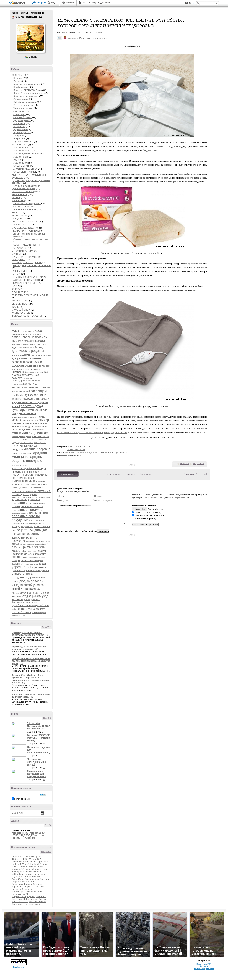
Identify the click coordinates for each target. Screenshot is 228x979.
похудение (20, 520)
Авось (85, 2)
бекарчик (16, 904)
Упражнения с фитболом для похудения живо (36, 774)
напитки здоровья (37, 449)
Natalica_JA (30, 861)
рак (14, 530)
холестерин (32, 602)
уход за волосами (32, 581)
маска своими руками (29, 428)
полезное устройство (87, 452)
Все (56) (47, 718)
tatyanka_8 (17, 876)
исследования (32, 372)
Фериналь (41, 901)
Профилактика (20, 87)
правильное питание (23, 523)
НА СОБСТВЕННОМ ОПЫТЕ (26, 280)
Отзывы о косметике (23, 206)
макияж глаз (29, 420)
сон (23, 557)
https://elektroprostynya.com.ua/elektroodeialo (96, 173)
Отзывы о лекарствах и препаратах (31, 239)
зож (48, 365)
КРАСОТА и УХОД (21, 144)
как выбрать (107, 452)
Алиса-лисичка (32, 879)
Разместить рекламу (204, 968)
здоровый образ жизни (27, 361)
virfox (25, 876)
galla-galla (36, 869)
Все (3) (48, 825)
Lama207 (36, 859)
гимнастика (17, 341)
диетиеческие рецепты (22, 344)
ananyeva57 (18, 869)
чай (34, 612)
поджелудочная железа (38, 497)
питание (44, 491)
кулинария (19, 410)
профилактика (27, 527)
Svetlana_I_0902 (24, 866)
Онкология (18, 111)
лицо (42, 416)
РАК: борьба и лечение (25, 102)
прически (39, 523)
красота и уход (31, 406)
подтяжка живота (19, 499)
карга (37, 904)
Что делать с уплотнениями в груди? (36, 762)
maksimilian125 (34, 871)
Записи (15, 13)
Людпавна (27, 889)
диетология (17, 355)
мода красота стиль (22, 442)
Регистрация (40, 2)
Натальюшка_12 (20, 894)
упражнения (21, 567)
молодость (40, 442)
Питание (17, 78)
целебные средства (35, 609)
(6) (44, 743)
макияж (17, 420)
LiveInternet (16, 3)
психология (42, 526)
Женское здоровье (22, 108)
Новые (203, 474)
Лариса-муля (39, 886)
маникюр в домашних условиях (30, 423)
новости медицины (35, 474)
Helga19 (36, 856)
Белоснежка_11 (27, 881)
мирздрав (39, 835)
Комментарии (37, 13)
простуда (16, 527)
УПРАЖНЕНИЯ (19, 194)
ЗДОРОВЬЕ (17, 75)
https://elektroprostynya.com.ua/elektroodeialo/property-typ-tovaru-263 (92, 432)
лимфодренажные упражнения (25, 417)
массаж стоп (17, 440)
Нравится (184, 463)
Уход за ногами (21, 163)
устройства (122, 452)
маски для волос (39, 429)
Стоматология (20, 99)
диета (40, 340)
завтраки (47, 355)
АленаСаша (18, 879)
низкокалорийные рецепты (27, 471)
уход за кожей (22, 585)
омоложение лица (24, 480)
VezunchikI (38, 866)
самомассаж (28, 544)
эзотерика (41, 613)
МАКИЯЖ (16, 254)
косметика (30, 383)
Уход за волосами (22, 150)
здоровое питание (26, 358)
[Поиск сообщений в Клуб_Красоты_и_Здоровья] (43, 794)
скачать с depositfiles (35, 554)
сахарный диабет (42, 544)
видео (37, 330)
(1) (23, 682)
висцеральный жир (22, 334)
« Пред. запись (114, 474)
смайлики (86, 505)
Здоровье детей (21, 120)
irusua (15, 871)
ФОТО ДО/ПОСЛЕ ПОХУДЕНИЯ (27, 316)
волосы (17, 337)
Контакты (204, 966)
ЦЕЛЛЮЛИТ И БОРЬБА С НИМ (27, 277)
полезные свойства (38, 513)
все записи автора (100, 38)
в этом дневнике (22, 799)
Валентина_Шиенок (22, 884)
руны (28, 541)
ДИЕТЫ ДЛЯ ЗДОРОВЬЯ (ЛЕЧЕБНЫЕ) (31, 265)
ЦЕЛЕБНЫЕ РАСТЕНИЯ (24, 209)
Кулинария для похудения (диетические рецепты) (26, 187)
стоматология (29, 560)
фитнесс (35, 599)
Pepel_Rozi (42, 861)
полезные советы (26, 516)
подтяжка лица (34, 500)
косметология (20, 391)
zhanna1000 (35, 876)
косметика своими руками (31, 387)
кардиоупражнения (21, 380)
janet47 (22, 871)
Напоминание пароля (102, 500)
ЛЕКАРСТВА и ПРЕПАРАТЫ (26, 231)
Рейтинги (70, 2)
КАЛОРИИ (17, 289)
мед (25, 439)
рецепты (22, 530)
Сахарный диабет (22, 117)
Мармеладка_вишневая (24, 891)
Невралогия (19, 138)
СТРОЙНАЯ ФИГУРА (22, 251)
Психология (19, 126)
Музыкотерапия (21, 132)
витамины (37, 334)
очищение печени (21, 491)
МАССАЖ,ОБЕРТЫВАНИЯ (25, 228)
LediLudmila (18, 861)
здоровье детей (36, 365)
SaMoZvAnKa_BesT (29, 864)
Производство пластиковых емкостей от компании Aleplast (28, 633)
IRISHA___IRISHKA (21, 859)
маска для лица (30, 426)
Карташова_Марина (22, 886)
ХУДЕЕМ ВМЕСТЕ (21, 271)
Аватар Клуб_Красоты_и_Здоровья (30, 38)
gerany (45, 869)
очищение (41, 483)
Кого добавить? (37, 833)
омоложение (26, 477)
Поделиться (198, 463)
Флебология (19, 114)
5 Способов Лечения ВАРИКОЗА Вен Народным (38, 726)
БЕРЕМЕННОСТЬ (21, 304)
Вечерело (38, 884)
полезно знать (23, 503)
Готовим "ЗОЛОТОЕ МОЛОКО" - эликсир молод (38, 738)
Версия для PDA (203, 964)
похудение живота (37, 520)
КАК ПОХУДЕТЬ (19, 215)
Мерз (39, 891)
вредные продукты (35, 336)
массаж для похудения (21, 437)
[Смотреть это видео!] (19, 727)
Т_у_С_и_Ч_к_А (20, 901)
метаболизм (33, 440)
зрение (16, 369)
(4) (44, 779)
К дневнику (130, 474)
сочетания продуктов (35, 557)
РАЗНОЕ (16, 197)
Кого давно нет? (20, 833)
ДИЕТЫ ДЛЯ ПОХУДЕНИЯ (25, 222)
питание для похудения (24, 494)
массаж (42, 433)
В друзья (33, 57)
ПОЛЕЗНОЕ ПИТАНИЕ (23, 172)
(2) (43, 732)
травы (42, 563)
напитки (17, 445)
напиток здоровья (21, 453)
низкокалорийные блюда (29, 468)
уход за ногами (31, 592)
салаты (34, 541)
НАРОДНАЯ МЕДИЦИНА (24, 169)
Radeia (15, 864)
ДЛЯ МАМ (17, 274)
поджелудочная (18, 497)
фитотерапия (19, 602)
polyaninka (27, 874)
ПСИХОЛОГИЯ (19, 248)
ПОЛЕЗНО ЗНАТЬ (21, 166)
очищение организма (27, 487)
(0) (47, 635)
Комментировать (68, 474)
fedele (27, 869)
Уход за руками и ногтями (26, 154)
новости (17, 474)
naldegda (16, 874)
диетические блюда (30, 347)
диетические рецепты (28, 351)
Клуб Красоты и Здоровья (13, 17)
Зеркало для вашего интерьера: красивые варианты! (29, 647)
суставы (16, 564)
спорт (16, 560)
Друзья (24, 13)
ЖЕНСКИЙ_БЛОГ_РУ (23, 835)
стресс (40, 561)
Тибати (32, 901)
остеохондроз (27, 484)
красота (29, 398)
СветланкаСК (18, 899)
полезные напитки (32, 506)
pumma (36, 874)
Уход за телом (20, 157)
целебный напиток (21, 612)
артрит (24, 331)
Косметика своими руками (26, 203)
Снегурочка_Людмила (37, 899)
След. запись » (147, 474)
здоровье (19, 365)
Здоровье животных (23, 141)
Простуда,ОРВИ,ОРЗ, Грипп (27, 90)
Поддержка (186, 3)
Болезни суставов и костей (27, 84)
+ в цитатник (96, 32)
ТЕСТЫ (15, 307)
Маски (16, 330)
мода (42, 439)
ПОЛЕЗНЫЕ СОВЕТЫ (23, 191)
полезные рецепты (20, 513)
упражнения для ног (37, 570)
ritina (43, 874)
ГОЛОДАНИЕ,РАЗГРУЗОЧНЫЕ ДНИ (30, 295)
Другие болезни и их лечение (28, 93)
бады (30, 331)
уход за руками (32, 596)
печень (33, 491)
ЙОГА (14, 286)
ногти (15, 477)
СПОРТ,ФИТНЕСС (21, 225)
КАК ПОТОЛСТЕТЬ (21, 313)
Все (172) (46, 627)
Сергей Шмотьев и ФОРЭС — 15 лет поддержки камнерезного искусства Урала (31, 661)
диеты (26, 354)
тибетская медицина (29, 564)
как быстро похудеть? (30, 373)
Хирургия (18, 135)
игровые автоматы (30, 369)
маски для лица (24, 433)
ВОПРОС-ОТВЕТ (20, 301)
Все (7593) (46, 851)
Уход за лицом (20, 147)
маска (16, 426)
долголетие (37, 355)
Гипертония (19, 123)
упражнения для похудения (24, 575)
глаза (27, 341)
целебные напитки (23, 605)
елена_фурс (27, 904)
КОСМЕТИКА (18, 200)
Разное (17, 81)
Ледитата (17, 889)
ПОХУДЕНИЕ (18, 218)
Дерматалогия (20, 129)
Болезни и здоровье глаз (26, 96)
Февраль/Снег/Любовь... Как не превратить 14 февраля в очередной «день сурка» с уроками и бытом (30, 679)
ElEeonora (17, 856)
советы (16, 556)
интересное (19, 371)
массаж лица (40, 436)
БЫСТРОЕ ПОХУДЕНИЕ (24, 283)
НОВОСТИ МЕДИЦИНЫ (24, 245)
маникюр (43, 420)
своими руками (22, 547)
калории (28, 378)
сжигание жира (31, 551)
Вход (53, 2)
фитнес (27, 600)
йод (41, 372)
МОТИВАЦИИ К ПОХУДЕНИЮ (27, 262)
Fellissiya (27, 856)
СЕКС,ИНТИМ (19, 292)
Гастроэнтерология (23, 105)
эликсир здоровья (19, 615)
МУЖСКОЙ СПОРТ (21, 310)
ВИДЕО (15, 212)
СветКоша (41, 896)
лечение (31, 413)
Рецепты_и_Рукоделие (23, 838)
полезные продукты (27, 509)
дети (33, 340)
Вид (191, 3)
